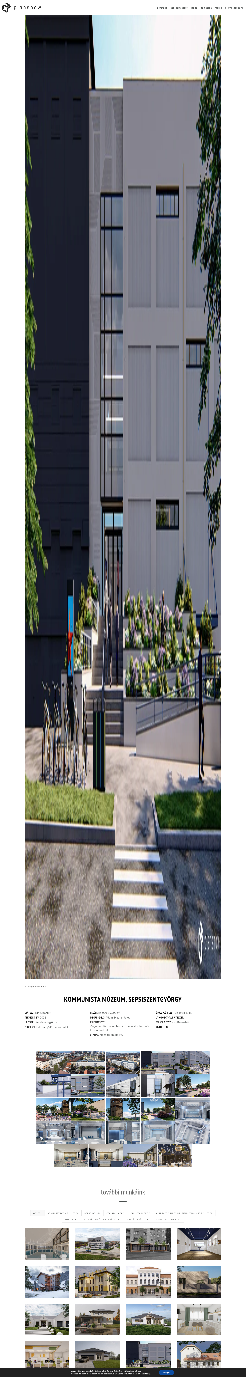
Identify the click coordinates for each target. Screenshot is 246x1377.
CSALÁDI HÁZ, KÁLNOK (148, 1319)
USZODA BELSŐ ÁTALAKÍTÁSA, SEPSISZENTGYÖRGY (47, 1244)
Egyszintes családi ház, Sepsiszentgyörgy (198, 1282)
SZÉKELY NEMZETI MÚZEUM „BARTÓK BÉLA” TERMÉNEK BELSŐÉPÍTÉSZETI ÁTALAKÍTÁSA (199, 1244)
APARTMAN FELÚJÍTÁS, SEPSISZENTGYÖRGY (199, 1319)
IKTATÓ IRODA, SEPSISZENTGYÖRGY (47, 1357)
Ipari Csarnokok (140, 1213)
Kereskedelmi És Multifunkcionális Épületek (184, 1213)
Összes (37, 1213)
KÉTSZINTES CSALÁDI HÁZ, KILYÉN (97, 1319)
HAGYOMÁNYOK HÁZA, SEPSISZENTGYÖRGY (97, 1282)
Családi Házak (115, 1213)
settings (146, 1374)
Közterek (71, 1219)
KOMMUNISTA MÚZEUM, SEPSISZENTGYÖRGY (148, 1357)
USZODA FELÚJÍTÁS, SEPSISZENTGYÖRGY (98, 1244)
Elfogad (166, 1372)
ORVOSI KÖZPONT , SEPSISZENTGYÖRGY (148, 1244)
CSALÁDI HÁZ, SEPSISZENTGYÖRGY (47, 1319)
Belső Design (92, 1213)
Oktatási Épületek (137, 1219)
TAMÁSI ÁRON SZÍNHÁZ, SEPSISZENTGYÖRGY (148, 1282)
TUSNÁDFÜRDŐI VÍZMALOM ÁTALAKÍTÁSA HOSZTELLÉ (199, 1357)
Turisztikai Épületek (168, 1219)
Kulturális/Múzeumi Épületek (101, 1219)
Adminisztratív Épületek (63, 1213)
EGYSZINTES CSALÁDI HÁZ (97, 1357)
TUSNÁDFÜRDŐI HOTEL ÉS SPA (47, 1282)
